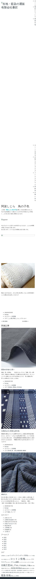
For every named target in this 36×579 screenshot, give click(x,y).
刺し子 (13, 565)
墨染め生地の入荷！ (8, 369)
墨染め (14, 387)
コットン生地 (17, 558)
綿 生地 (14, 450)
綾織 (20, 570)
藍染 (9, 512)
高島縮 (17, 575)
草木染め (19, 387)
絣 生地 (17, 570)
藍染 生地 (6, 575)
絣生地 (9, 450)
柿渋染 (13, 568)
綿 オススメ (27, 570)
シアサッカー (23, 318)
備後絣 (24, 450)
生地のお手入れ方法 (10, 521)
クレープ (13, 512)
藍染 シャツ (24, 572)
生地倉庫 (7, 529)
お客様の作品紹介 (9, 520)
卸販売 (35, 188)
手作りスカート (7, 568)
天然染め (10, 387)
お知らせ (7, 518)
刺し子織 (27, 565)
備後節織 (19, 450)
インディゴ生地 (22, 555)
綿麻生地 (7, 572)
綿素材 (4, 572)
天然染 (2, 568)
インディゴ (13, 555)
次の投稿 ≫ (25, 321)
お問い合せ (35, 196)
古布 (33, 565)
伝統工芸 (5, 565)
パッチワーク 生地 (30, 562)
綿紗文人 (4, 494)
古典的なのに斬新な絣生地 (10, 431)
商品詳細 (7, 525)
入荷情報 (13, 316)
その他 (6, 531)
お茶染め (3, 555)
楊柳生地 (24, 568)
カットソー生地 (31, 555)
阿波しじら (16, 318)
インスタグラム (35, 178)
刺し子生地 (20, 565)
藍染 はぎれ (19, 572)
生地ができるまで (9, 523)
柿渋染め (19, 568)
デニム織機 (15, 562)
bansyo (10, 578)
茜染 (13, 572)
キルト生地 (3, 559)
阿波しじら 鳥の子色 (11, 210)
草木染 (15, 572)
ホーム (35, 3)
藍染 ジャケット (30, 572)
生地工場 (13, 570)
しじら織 (10, 318)
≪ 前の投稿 (4, 321)
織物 (10, 572)
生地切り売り (8, 570)
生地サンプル (29, 568)
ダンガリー (8, 562)
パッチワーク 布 (22, 562)
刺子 (31, 565)
